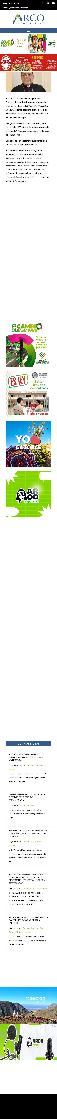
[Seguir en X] (48, 3)
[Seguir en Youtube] (53, 3)
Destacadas (28, 765)
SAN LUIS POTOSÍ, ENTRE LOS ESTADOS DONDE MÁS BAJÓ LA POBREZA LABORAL (28, 920)
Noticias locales (23, 932)
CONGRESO (29, 888)
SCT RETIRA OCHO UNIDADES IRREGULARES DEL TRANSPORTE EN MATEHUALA (27, 757)
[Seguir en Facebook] (42, 3)
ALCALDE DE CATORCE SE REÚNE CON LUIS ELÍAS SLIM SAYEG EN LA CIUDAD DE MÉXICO (28, 834)
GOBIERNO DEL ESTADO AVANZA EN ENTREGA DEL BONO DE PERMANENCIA (27, 798)
